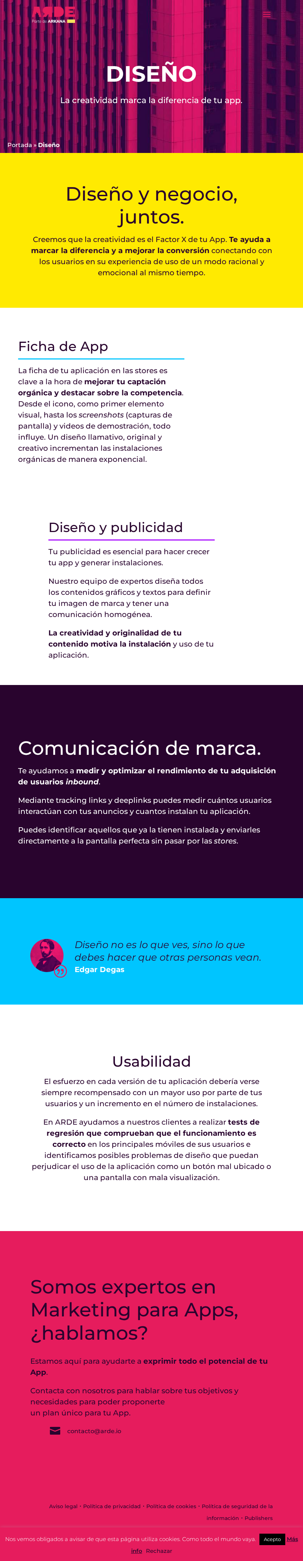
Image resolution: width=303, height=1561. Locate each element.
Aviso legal (63, 1506)
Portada (19, 145)
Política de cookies (171, 1506)
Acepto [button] (272, 1539)
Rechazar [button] (159, 1550)
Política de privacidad (112, 1506)
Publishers (259, 1518)
